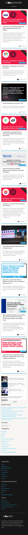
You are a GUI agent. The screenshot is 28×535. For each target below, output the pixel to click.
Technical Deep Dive (6, 444)
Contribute (4, 466)
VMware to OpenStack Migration (8, 452)
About (2, 464)
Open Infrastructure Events (7, 439)
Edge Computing (5, 503)
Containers (4, 500)
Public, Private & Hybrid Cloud (9, 505)
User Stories (4, 450)
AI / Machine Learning (6, 507)
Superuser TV (4, 443)
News (2, 437)
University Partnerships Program (8, 448)
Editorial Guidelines (6, 468)
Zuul (2, 492)
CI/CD (2, 509)
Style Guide (4, 470)
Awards (3, 478)
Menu (14, 6)
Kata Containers (5, 488)
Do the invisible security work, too (9, 413)
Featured (3, 433)
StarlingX (3, 490)
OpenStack (4, 484)
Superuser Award (5, 441)
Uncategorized (4, 446)
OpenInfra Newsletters (7, 494)
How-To (3, 435)
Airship (3, 486)
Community (4, 431)
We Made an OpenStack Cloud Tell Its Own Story (12, 411)
